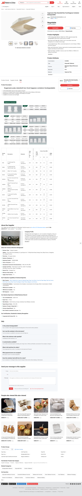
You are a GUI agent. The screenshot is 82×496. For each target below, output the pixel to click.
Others (62, 456)
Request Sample (69, 31)
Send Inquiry (55, 28)
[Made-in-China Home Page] (8, 2)
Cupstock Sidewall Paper (23, 280)
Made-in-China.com (35, 489)
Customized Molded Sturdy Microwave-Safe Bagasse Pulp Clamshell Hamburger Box (56, 415)
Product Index (62, 487)
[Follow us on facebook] (70, 483)
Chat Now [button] (73, 28)
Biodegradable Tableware (7, 468)
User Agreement (48, 491)
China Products (21, 487)
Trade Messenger (21, 483)
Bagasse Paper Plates (22, 282)
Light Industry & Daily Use (10, 9)
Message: (6, 378)
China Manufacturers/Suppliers (30, 487)
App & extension (66, 6)
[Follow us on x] (72, 483)
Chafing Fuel (43, 456)
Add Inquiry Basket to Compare (24, 47)
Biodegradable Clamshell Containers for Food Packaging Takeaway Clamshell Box (73, 438)
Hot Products (15, 487)
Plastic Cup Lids (37, 280)
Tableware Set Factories (37, 474)
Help (58, 6)
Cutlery (62, 454)
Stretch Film (43, 454)
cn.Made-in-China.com (53, 489)
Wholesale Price (48, 487)
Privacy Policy (60, 491)
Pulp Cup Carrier (49, 280)
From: (7, 371)
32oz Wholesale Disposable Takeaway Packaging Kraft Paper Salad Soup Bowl (24, 438)
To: (7, 374)
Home (2, 9)
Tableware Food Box (19, 477)
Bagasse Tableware (25, 456)
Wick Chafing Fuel (14, 280)
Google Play (12, 483)
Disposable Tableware (30, 9)
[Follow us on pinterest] (78, 483)
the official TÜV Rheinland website (38, 227)
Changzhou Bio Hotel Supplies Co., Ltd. (58, 17)
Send (11, 388)
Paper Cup (31, 280)
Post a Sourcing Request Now (37, 388)
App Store (4, 483)
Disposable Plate (18, 468)
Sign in (79, 3)
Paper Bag (3, 452)
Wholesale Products (41, 487)
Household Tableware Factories (24, 474)
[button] (48, 2)
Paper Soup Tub (14, 282)
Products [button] (22, 2)
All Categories (5, 6)
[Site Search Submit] (52, 2)
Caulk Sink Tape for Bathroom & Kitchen (9, 456)
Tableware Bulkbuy (41, 477)
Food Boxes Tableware (30, 477)
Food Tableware (61, 474)
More (2, 480)
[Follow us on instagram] (74, 483)
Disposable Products (21, 9)
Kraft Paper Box (24, 452)
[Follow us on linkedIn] (80, 483)
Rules (80, 6)
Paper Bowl (63, 452)
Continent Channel (56, 487)
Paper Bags (43, 280)
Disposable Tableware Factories (8, 474)
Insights (68, 487)
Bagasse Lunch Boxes (32, 282)
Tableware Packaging (71, 474)
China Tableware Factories (50, 474)
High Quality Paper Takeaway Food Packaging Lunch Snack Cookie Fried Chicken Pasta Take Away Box (41, 415)
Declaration (54, 491)
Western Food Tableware (7, 477)
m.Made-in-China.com (44, 489)
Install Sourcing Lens (33, 483)
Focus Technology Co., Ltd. (32, 491)
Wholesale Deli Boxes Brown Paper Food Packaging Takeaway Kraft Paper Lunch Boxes (73, 415)
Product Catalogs (19, 449)
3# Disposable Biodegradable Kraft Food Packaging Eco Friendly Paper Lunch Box (8, 438)
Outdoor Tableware (28, 468)
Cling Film (43, 452)
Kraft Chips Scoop (6, 282)
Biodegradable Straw (25, 454)
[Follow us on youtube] (76, 483)
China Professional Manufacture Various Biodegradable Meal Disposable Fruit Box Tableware (56, 438)
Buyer (52, 6)
